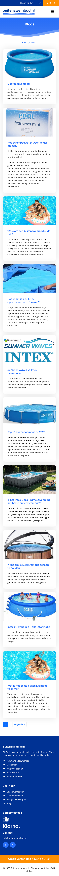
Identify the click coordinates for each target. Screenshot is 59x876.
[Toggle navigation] (52, 11)
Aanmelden (27, 3)
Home (24, 43)
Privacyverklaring (15, 768)
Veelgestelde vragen (16, 799)
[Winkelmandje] (39, 3)
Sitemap (35, 868)
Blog (9, 803)
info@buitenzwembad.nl (14, 838)
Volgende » (19, 724)
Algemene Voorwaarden (18, 760)
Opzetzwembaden (15, 791)
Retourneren (13, 772)
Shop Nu (51, 3)
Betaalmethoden (14, 776)
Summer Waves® (15, 795)
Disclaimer (12, 764)
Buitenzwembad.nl (15, 752)
